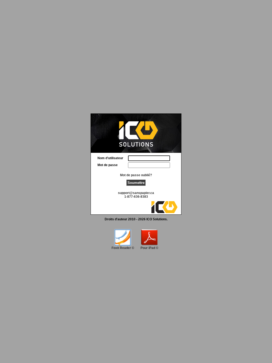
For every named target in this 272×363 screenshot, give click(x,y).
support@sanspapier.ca (136, 193)
